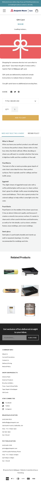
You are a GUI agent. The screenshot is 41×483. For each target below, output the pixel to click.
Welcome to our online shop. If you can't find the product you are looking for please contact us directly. (20, 3)
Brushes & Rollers (7, 383)
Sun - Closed (6, 461)
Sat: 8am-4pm (6, 432)
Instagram (8, 409)
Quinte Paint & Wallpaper (12, 470)
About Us (5, 354)
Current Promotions (8, 357)
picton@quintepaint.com (9, 448)
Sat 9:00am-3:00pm (8, 458)
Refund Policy (6, 366)
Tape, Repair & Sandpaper (9, 389)
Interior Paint (6, 377)
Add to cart (20, 118)
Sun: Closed (5, 435)
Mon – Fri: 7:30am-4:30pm (10, 454)
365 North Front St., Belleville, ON (12, 425)
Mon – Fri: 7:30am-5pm (9, 429)
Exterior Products (7, 380)
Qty (7, 109)
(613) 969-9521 (7, 419)
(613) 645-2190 (7, 445)
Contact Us (5, 360)
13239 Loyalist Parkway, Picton (11, 451)
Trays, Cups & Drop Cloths (10, 386)
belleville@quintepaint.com (10, 422)
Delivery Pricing (7, 363)
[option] (20, 46)
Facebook (8, 403)
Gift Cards (5, 392)
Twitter (7, 406)
